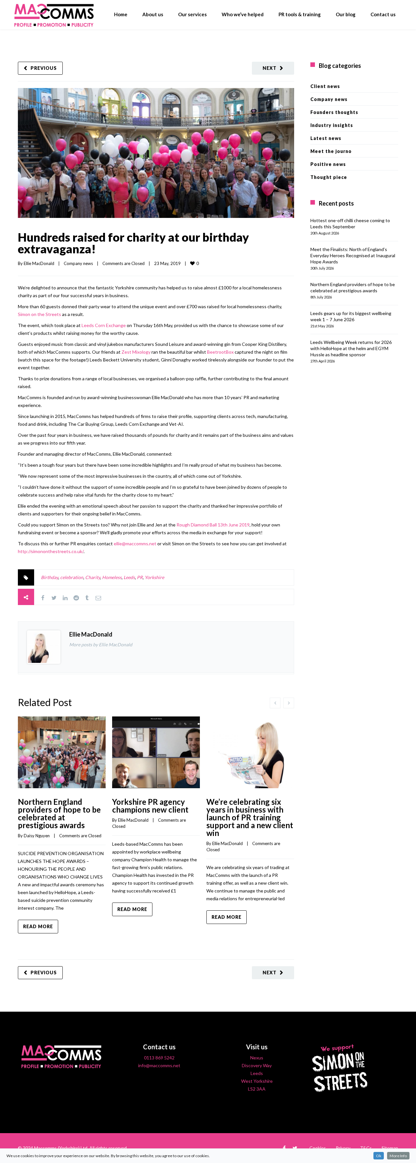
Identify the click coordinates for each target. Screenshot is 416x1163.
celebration (71, 577)
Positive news (328, 164)
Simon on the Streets (39, 314)
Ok (378, 1155)
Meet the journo (331, 151)
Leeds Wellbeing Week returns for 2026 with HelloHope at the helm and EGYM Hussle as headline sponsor (351, 348)
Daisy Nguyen (37, 835)
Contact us (383, 14)
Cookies (317, 1148)
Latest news (325, 138)
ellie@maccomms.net (135, 543)
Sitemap (390, 1148)
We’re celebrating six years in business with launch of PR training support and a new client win (249, 817)
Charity (92, 577)
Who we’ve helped (243, 14)
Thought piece (328, 177)
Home (120, 14)
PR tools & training (300, 14)
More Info (398, 1155)
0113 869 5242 (159, 1057)
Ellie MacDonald (39, 263)
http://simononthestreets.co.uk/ (51, 551)
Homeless (112, 577)
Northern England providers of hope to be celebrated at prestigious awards (59, 813)
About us (152, 14)
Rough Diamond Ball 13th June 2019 (213, 524)
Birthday (49, 577)
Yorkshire (154, 577)
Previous (44, 68)
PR (140, 577)
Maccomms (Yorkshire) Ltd (60, 1148)
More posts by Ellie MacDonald (100, 644)
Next (270, 68)
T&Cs (366, 1148)
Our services (192, 14)
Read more (38, 926)
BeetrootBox (220, 352)
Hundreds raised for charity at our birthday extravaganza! (133, 243)
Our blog (346, 14)
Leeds (129, 577)
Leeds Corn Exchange (104, 325)
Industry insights (331, 125)
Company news (78, 263)
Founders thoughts (334, 112)
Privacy (343, 1148)
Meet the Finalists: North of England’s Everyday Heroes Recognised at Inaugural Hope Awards (352, 255)
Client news (325, 86)
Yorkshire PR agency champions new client (150, 805)
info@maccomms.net (159, 1065)
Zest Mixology (136, 352)
